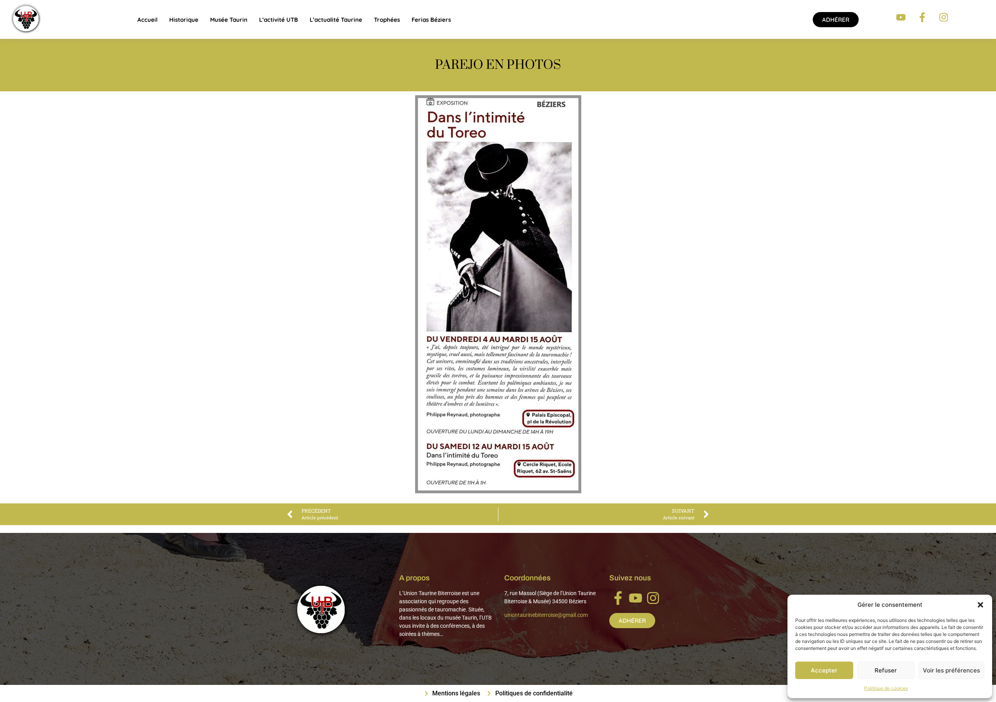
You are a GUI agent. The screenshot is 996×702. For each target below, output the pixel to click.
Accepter (824, 670)
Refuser (886, 670)
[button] (980, 605)
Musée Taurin (228, 19)
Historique (183, 19)
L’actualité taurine (336, 19)
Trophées (387, 19)
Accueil (147, 19)
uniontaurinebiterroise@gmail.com (546, 615)
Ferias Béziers (431, 19)
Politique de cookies (886, 688)
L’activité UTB (278, 19)
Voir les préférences (951, 670)
